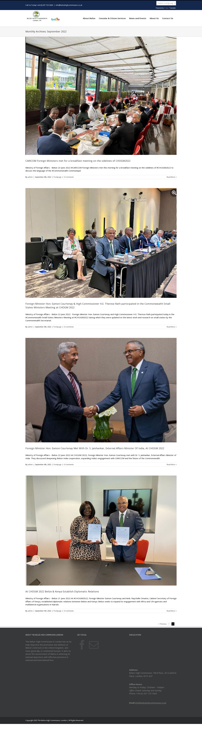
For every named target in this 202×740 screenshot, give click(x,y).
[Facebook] (82, 645)
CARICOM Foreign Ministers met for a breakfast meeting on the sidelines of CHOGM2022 (77, 160)
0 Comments (69, 177)
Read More (171, 177)
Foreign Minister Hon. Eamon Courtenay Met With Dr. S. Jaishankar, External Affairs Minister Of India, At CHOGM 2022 (94, 448)
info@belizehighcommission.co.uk (69, 5)
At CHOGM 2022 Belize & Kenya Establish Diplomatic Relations (62, 591)
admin (30, 177)
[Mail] (94, 645)
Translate (172, 8)
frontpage (57, 177)
